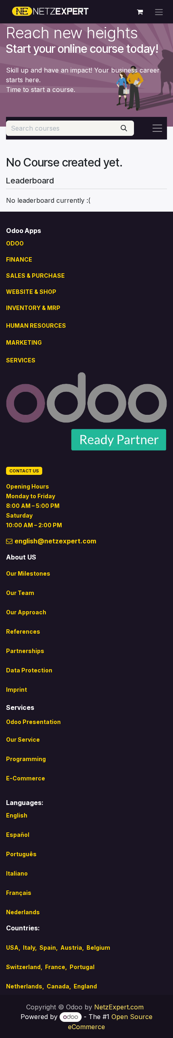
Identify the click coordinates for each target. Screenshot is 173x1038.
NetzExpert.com (119, 1007)
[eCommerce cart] (140, 12)
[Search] (124, 128)
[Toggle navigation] (159, 11)
